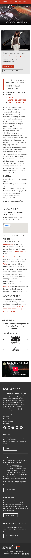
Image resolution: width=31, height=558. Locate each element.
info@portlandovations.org (15, 438)
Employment (8, 421)
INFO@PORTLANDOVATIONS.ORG (19, 1)
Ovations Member (20, 251)
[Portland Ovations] (8, 6)
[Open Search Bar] (20, 6)
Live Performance (14, 53)
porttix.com (15, 465)
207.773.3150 (12, 440)
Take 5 (5, 264)
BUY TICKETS (8, 67)
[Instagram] (8, 427)
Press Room (7, 419)
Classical (5, 53)
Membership (8, 244)
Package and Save (10, 257)
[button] (3, 340)
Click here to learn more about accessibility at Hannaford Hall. (13, 309)
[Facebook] (4, 427)
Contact (5, 1)
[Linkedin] (17, 427)
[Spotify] (21, 427)
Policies (6, 424)
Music (23, 53)
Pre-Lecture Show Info (13, 71)
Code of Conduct (9, 416)
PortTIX (6, 287)
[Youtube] (13, 427)
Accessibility (7, 414)
